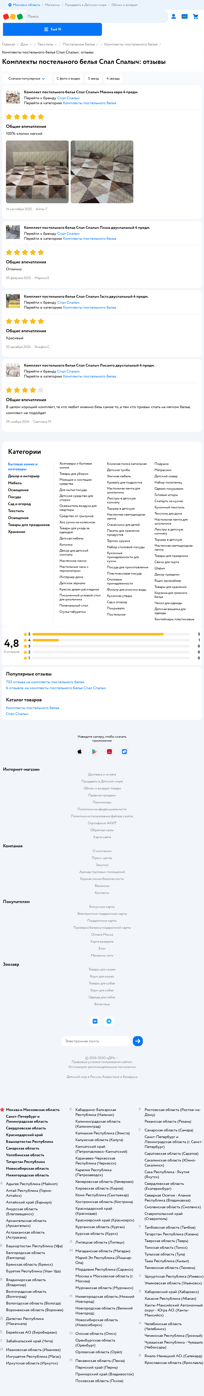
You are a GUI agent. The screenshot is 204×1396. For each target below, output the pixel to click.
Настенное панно (73, 561)
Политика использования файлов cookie (102, 816)
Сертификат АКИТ (102, 823)
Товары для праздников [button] (29, 524)
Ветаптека (102, 1004)
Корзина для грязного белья (170, 595)
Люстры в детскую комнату (121, 500)
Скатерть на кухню (168, 501)
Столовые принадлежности (120, 581)
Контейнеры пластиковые (174, 619)
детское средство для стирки (76, 498)
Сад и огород (117, 602)
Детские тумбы (118, 470)
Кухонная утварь (119, 596)
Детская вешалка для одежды (170, 611)
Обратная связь (102, 830)
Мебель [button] (15, 483)
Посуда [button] (14, 496)
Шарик (159, 568)
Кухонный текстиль (169, 507)
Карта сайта (102, 837)
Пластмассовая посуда (124, 574)
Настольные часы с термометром (74, 569)
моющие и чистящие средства (75, 482)
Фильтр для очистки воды (126, 590)
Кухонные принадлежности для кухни (123, 557)
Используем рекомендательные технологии (102, 1067)
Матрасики (162, 470)
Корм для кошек (102, 976)
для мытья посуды (73, 490)
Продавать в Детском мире (102, 781)
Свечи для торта (166, 562)
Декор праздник (167, 575)
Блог (102, 948)
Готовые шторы (166, 495)
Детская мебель (71, 538)
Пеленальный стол (73, 606)
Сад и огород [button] (19, 503)
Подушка (161, 464)
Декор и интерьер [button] (24, 476)
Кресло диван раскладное (79, 589)
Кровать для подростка (124, 482)
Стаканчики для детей (123, 525)
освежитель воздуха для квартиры (78, 508)
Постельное (116, 615)
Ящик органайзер (167, 581)
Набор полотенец (168, 482)
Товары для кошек (102, 969)
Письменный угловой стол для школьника (80, 597)
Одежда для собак (102, 997)
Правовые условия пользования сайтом (102, 1062)
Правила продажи (102, 795)
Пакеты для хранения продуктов (123, 533)
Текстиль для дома (168, 514)
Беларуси (130, 1077)
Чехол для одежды (168, 603)
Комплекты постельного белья (130, 44)
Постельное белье (79, 44)
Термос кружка (118, 541)
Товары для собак (102, 983)
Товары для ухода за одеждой (74, 530)
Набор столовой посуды (126, 547)
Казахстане (110, 1077)
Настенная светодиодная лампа (126, 517)
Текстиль (45, 44)
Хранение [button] (16, 531)
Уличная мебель (119, 476)
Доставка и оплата (102, 774)
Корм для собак (102, 990)
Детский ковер (166, 476)
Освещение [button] (18, 489)
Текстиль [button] (16, 510)
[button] (52, 29)
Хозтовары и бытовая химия (75, 466)
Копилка (65, 545)
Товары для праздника (171, 556)
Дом (24, 44)
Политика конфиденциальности (102, 809)
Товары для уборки (73, 474)
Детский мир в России (84, 1077)
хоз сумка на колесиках (77, 522)
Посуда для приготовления (127, 567)
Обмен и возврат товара (102, 788)
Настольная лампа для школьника (123, 490)
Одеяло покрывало (168, 489)
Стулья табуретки (72, 612)
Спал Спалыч (17, 713)
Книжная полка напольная (127, 464)
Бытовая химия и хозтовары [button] (23, 467)
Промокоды (102, 802)
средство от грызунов (76, 516)
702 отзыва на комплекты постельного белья (45, 681)
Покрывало (116, 608)
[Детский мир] (13, 16)
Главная (8, 44)
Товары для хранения (170, 587)
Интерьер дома (71, 577)
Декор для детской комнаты (73, 553)
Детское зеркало (72, 583)
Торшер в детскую (121, 509)
